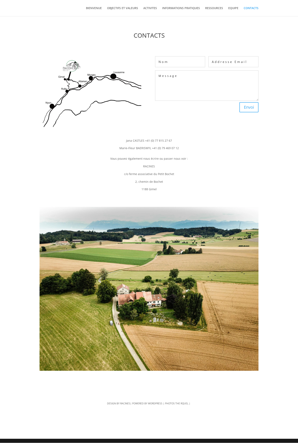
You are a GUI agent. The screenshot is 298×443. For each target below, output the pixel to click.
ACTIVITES (150, 8)
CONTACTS (251, 8)
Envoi (249, 107)
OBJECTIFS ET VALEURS (122, 8)
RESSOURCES (214, 8)
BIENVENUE (94, 8)
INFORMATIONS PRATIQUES (181, 8)
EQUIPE (233, 8)
